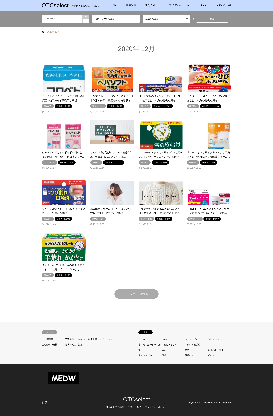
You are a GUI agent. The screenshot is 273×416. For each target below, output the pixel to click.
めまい (165, 339)
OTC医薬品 (47, 339)
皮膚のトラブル (216, 350)
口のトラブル (191, 339)
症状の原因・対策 (74, 344)
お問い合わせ (223, 5)
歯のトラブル (170, 344)
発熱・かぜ (190, 350)
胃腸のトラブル (192, 355)
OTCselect (136, 399)
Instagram (46, 402)
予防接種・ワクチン (75, 339)
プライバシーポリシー (156, 407)
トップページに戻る (136, 294)
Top (115, 5)
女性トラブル (214, 339)
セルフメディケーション (178, 5)
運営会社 (150, 5)
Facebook (43, 402)
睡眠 (164, 355)
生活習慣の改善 (49, 344)
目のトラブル (145, 355)
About (204, 5)
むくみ (141, 339)
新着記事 (131, 5)
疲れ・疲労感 (193, 344)
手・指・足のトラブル (149, 344)
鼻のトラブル (214, 355)
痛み (164, 350)
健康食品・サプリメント (100, 339)
